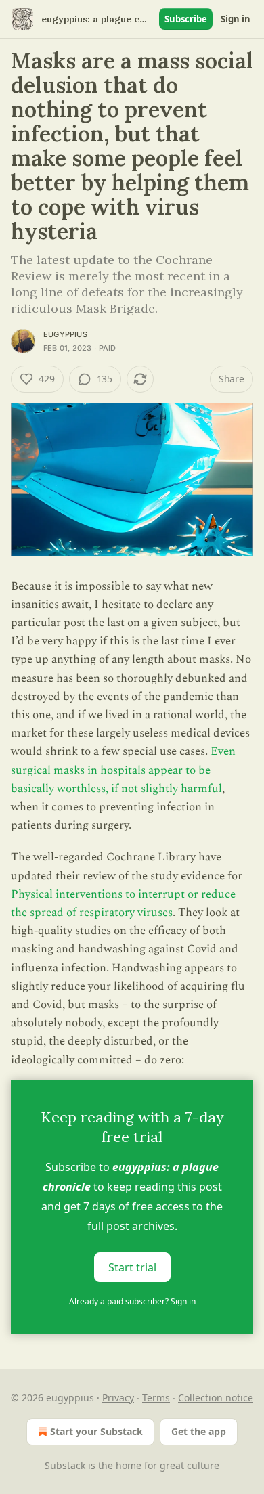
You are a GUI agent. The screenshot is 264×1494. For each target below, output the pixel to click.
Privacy (118, 1397)
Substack (65, 1465)
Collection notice (215, 1397)
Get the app (198, 1431)
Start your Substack (96, 1431)
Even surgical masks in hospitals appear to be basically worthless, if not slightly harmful (123, 770)
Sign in (235, 19)
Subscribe (185, 19)
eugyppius (65, 334)
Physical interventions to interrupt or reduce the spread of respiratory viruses (123, 903)
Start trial (132, 1266)
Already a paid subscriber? (132, 1301)
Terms (156, 1397)
